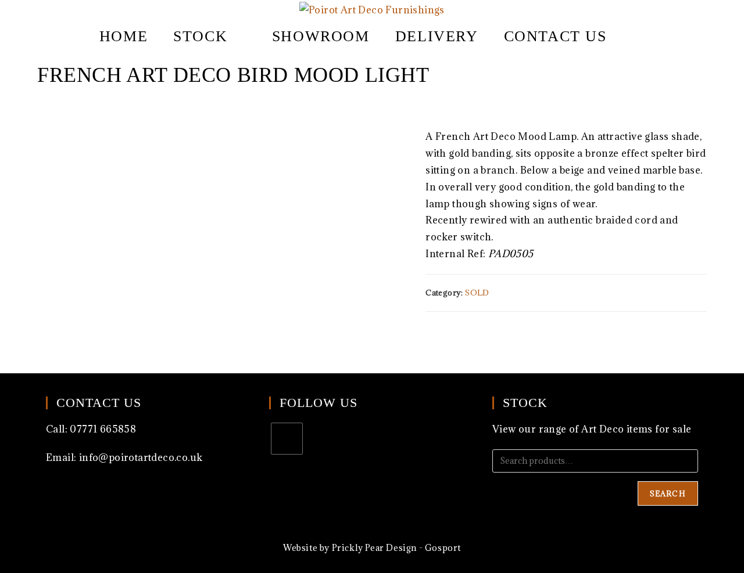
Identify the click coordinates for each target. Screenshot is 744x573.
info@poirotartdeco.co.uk (141, 457)
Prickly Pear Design (374, 547)
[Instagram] (287, 439)
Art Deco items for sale (636, 429)
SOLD (477, 292)
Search (668, 493)
